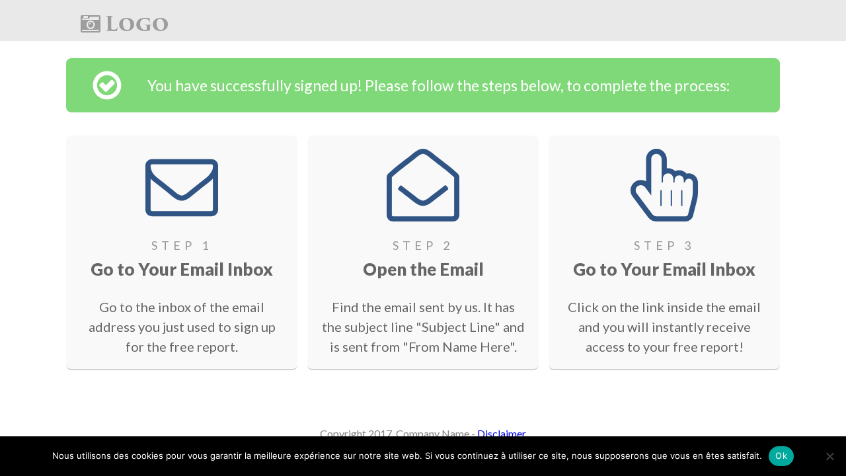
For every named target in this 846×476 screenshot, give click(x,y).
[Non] (829, 456)
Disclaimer (501, 433)
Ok (781, 455)
